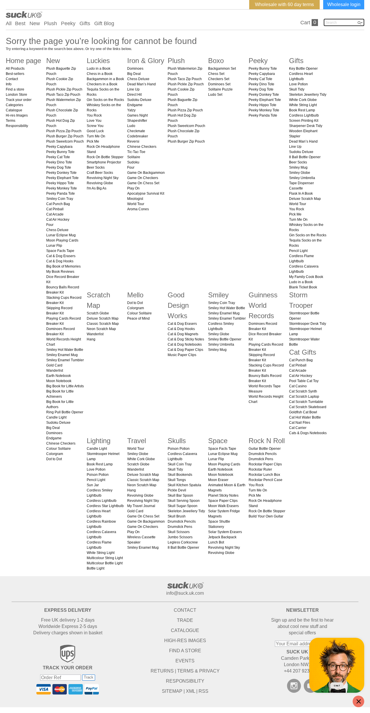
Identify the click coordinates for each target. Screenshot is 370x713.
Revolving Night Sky (103, 178)
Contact (12, 79)
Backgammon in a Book (105, 79)
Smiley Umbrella (302, 178)
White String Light (303, 105)
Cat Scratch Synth (303, 391)
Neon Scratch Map (101, 329)
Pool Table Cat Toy (304, 381)
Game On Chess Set (143, 183)
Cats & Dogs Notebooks (308, 433)
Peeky (68, 23)
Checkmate (136, 131)
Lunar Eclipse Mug (61, 235)
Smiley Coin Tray (59, 199)
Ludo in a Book (98, 69)
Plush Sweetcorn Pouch (65, 141)
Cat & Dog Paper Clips (185, 350)
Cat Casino (298, 386)
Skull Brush (177, 516)
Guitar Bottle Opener (265, 449)
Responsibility (17, 126)
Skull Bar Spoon (180, 495)
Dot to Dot (54, 459)
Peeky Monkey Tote (61, 188)
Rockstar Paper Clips (265, 464)
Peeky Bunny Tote (60, 152)
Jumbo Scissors (180, 537)
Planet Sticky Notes (223, 495)
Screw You (95, 126)
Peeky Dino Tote (59, 162)
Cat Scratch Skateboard (307, 407)
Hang (91, 339)
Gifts (84, 23)
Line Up (133, 89)
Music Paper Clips (182, 355)
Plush (50, 23)
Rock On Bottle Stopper (105, 157)
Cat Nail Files (299, 423)
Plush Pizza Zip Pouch (64, 131)
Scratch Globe (98, 313)
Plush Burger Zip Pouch (65, 136)
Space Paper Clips (223, 501)
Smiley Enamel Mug (62, 355)
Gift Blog (104, 23)
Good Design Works (178, 305)
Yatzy (131, 110)
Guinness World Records (263, 305)
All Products (15, 69)
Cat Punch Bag (58, 204)
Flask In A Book (301, 193)
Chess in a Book (99, 74)
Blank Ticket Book (303, 287)
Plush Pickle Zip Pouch (64, 89)
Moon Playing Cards (62, 240)
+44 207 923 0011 (302, 670)
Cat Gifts (302, 352)
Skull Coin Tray (180, 464)
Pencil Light (298, 251)
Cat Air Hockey (57, 220)
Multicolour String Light (105, 558)
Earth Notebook (58, 376)
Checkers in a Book (102, 84)
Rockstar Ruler (260, 469)
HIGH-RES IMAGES (185, 640)
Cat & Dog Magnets (183, 334)
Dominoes (54, 433)
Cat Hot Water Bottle (305, 417)
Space (217, 441)
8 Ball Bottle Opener (305, 157)
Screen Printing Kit (303, 121)
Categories (14, 105)
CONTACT (185, 610)
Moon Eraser (218, 480)
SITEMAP (172, 691)
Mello (135, 295)
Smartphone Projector (104, 162)
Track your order (19, 100)
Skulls (177, 441)
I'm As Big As (96, 188)
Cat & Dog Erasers (60, 256)
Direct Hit (134, 95)
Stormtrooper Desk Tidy (307, 324)
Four (49, 225)
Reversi (133, 141)
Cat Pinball (55, 209)
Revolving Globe (100, 183)
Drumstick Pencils (182, 521)
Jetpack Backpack (222, 537)
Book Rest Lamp (302, 110)
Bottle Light (95, 568)
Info (9, 84)
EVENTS (185, 660)
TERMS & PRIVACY (198, 670)
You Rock (94, 115)
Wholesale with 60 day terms (284, 4)
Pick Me (93, 141)
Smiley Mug (298, 167)
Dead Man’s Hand (141, 84)
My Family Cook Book (306, 277)
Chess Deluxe (57, 230)
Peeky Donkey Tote (61, 173)
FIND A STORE (185, 650)
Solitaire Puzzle (220, 89)
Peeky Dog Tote (58, 167)
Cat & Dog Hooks (59, 261)
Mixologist (135, 199)
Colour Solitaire (58, 449)
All (9, 23)
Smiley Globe (299, 173)
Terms (10, 121)
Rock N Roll (267, 441)
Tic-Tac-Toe (136, 152)
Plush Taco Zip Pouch (63, 95)
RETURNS (162, 670)
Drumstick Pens (180, 527)
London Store (16, 95)
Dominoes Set (219, 84)
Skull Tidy (296, 89)
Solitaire (133, 157)
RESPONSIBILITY (185, 681)
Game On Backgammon (146, 173)
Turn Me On (96, 136)
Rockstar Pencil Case (265, 480)
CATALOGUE (185, 630)
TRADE (185, 620)
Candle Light (56, 417)
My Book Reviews (60, 272)
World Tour (135, 204)
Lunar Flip (54, 246)
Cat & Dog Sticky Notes (186, 339)
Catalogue (14, 110)
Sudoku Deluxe (58, 423)
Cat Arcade (55, 214)
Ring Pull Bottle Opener (64, 412)
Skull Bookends (180, 475)
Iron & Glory (145, 61)
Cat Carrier (297, 428)
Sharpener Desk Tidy (305, 126)
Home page (23, 61)
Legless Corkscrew (183, 542)
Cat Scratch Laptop (304, 397)
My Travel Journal (141, 506)
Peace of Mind (138, 318)
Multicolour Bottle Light (105, 563)
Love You (94, 121)
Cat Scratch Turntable (306, 402)
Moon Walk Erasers (223, 506)
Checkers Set (218, 79)
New (34, 23)
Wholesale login (343, 4)
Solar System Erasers (225, 532)
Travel (136, 441)
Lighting (98, 441)
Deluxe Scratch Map (305, 199)
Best (20, 23)
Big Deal (53, 428)
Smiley (218, 295)
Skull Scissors (179, 532)
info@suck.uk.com (185, 593)
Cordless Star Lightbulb (105, 506)
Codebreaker (137, 136)
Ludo (131, 126)
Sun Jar (93, 485)
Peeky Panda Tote (60, 193)
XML (190, 691)
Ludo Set (215, 95)
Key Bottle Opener (303, 69)
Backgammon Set (222, 69)
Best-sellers (15, 74)
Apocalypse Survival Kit (145, 193)
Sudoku (133, 162)
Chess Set (216, 74)
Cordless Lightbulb (304, 115)
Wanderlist (54, 371)
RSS (203, 691)
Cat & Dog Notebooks (185, 344)
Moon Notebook (58, 381)
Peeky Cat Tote (58, 157)
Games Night (137, 115)
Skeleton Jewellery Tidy (307, 95)
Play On (133, 188)
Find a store (15, 89)
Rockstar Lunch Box (264, 475)
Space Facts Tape (60, 251)
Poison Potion (98, 475)
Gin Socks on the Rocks (105, 100)
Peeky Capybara (59, 147)
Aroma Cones (138, 209)
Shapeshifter (137, 121)
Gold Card (54, 365)
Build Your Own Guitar (266, 516)
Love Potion (298, 84)
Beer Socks (96, 167)
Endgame (54, 438)
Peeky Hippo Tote (60, 183)
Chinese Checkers (60, 443)
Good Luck (95, 131)
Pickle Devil (177, 490)
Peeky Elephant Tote (62, 178)
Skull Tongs (177, 480)
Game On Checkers (142, 178)
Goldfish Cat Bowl (303, 412)
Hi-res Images (17, 115)
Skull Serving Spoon (184, 501)
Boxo (216, 61)
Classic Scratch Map (103, 324)
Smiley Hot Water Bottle (64, 350)
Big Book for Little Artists (65, 386)
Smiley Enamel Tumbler (65, 360)
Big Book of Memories (63, 266)
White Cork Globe (303, 100)
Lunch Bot (216, 542)
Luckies (98, 61)
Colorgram (54, 454)
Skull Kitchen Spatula (184, 485)
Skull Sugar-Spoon (182, 506)
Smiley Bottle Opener (224, 339)
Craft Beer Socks (100, 173)
